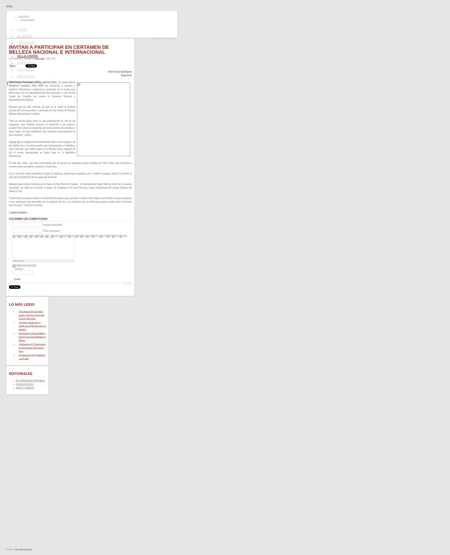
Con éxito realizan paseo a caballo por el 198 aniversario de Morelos (32, 326)
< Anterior (13, 212)
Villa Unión (39, 58)
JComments (127, 284)
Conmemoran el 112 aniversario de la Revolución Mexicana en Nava (32, 348)
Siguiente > (23, 212)
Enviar (17, 279)
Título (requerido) (51, 230)
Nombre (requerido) (52, 225)
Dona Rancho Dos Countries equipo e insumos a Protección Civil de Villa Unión (31, 315)
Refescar (19, 269)
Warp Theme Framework (23, 549)
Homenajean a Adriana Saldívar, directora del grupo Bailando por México (32, 337)
